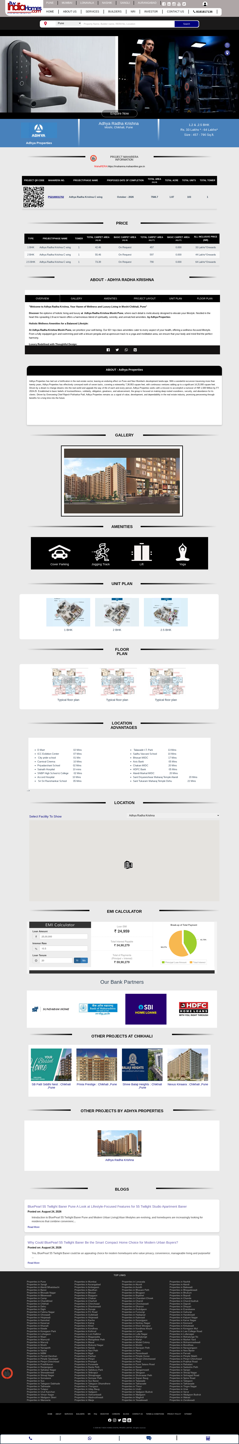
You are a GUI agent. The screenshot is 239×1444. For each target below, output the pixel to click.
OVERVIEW (42, 298)
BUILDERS (80, 1414)
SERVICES (69, 1414)
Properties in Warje (84, 1400)
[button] (128, 865)
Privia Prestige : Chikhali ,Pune (51, 1084)
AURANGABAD (147, 2)
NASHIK (107, 2)
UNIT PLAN (175, 298)
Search (186, 24)
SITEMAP (188, 1414)
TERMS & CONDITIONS (155, 1414)
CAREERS (116, 1414)
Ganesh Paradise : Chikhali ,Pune (188, 1086)
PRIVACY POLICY (174, 1414)
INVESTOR (104, 1414)
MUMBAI (67, 2)
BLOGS (126, 1414)
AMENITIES (110, 298)
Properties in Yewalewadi (135, 1400)
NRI (89, 1414)
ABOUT (58, 1414)
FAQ (95, 1414)
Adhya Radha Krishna (119, 1160)
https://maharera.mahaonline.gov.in (126, 166)
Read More (34, 1227)
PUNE (50, 2)
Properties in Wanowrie (39, 1400)
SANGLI (125, 2)
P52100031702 (56, 197)
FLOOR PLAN (204, 298)
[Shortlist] (207, 45)
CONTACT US (137, 1414)
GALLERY (76, 298)
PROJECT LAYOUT (145, 298)
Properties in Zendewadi (182, 1400)
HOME (49, 1414)
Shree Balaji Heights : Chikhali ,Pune (96, 1086)
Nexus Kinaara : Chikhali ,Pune (142, 1084)
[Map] (207, 52)
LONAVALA (87, 2)
